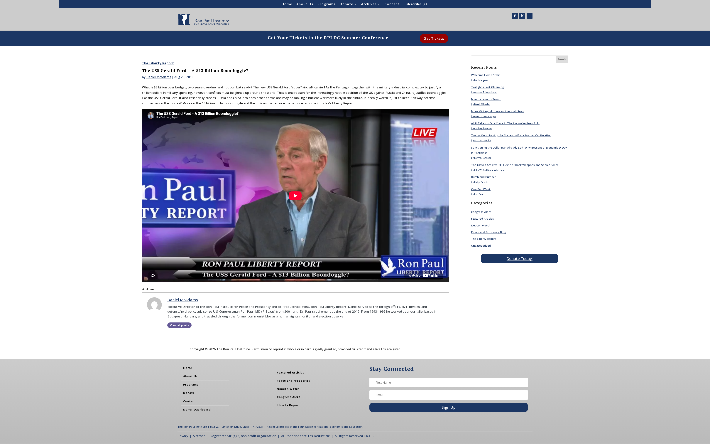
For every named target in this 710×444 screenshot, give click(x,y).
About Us (304, 4)
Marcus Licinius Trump (486, 99)
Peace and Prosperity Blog (488, 232)
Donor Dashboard (197, 409)
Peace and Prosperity (293, 380)
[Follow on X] (522, 16)
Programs (326, 4)
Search (562, 59)
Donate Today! (519, 258)
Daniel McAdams (158, 77)
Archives (369, 4)
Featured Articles (482, 218)
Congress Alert (481, 212)
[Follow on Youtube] (529, 16)
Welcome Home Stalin (486, 75)
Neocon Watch (481, 225)
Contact (392, 4)
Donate (346, 4)
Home (286, 4)
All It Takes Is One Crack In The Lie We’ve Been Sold (505, 123)
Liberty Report (288, 405)
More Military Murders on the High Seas (497, 111)
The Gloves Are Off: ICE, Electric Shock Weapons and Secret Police (515, 165)
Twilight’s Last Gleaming (487, 87)
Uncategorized (481, 245)
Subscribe (413, 4)
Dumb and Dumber (483, 177)
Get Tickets (434, 38)
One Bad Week (481, 189)
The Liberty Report (158, 63)
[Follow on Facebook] (515, 16)
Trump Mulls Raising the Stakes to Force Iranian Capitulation (511, 135)
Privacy (183, 436)
